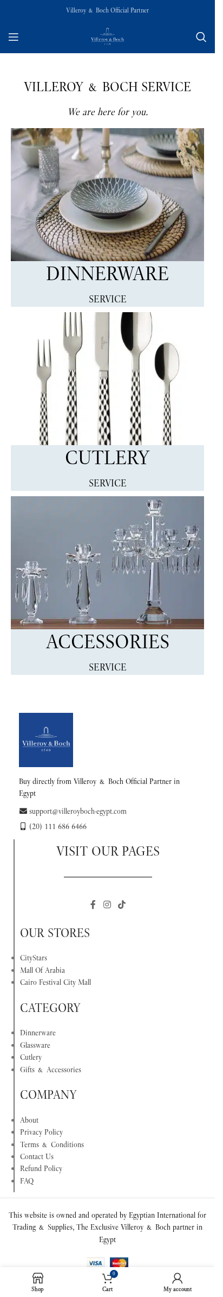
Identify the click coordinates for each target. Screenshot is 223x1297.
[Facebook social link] (93, 904)
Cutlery (31, 1057)
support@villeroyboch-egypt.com (78, 811)
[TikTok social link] (122, 904)
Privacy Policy (41, 1132)
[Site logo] (108, 36)
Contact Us (37, 1156)
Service (108, 299)
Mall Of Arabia (42, 970)
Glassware (35, 1045)
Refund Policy (41, 1168)
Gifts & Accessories (50, 1069)
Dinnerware (38, 1032)
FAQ (27, 1181)
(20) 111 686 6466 (58, 826)
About (29, 1120)
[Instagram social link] (107, 904)
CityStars (33, 958)
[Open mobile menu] (13, 37)
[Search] (201, 37)
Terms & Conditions (52, 1144)
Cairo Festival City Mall (55, 982)
